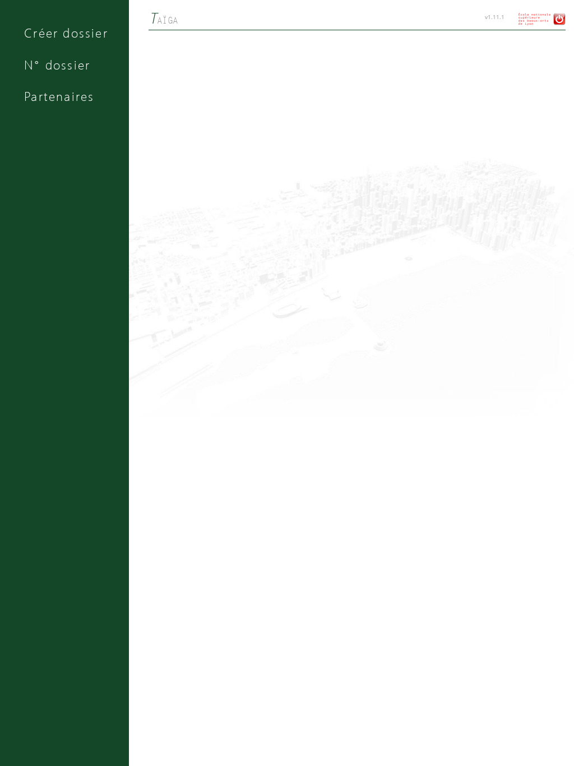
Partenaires (59, 95)
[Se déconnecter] (558, 23)
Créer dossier (66, 32)
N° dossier (57, 64)
